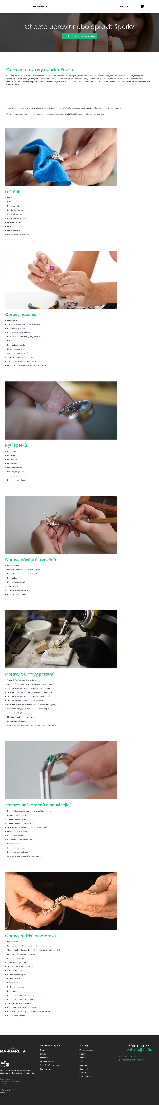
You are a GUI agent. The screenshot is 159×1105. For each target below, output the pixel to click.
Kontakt (43, 1054)
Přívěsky (83, 1073)
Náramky (83, 1065)
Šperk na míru (45, 1069)
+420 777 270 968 (128, 1056)
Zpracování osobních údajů (10, 1081)
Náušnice (83, 1058)
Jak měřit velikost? (47, 1061)
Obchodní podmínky (7, 1079)
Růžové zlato (85, 1076)
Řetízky (83, 1061)
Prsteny (83, 1054)
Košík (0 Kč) (124, 7)
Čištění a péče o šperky (50, 1065)
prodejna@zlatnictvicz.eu (131, 1059)
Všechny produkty (87, 1050)
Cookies (3, 1083)
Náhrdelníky (84, 1069)
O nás (42, 1050)
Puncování (44, 1058)
